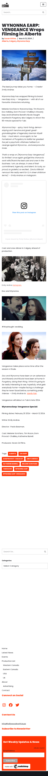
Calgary (12, 41)
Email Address (9, 751)
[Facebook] (10, 705)
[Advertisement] (24, 520)
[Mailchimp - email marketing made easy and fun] (16, 768)
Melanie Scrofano (29, 464)
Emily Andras (32, 459)
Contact (6, 690)
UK (4, 677)
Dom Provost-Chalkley (13, 459)
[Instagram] (4, 705)
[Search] (43, 12)
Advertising (8, 686)
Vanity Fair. (32, 393)
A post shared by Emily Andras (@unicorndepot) (24, 239)
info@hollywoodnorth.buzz (14, 723)
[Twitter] (17, 705)
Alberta (5, 41)
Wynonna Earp (23, 41)
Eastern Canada (10, 669)
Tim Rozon (7, 469)
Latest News (7, 652)
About (5, 682)
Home (4, 648)
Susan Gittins (10, 38)
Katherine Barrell (10, 464)
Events (5, 657)
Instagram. (17, 285)
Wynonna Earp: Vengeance (14, 474)
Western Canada (11, 665)
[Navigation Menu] (43, 4)
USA (5, 673)
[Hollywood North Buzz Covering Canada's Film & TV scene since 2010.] (5, 4)
